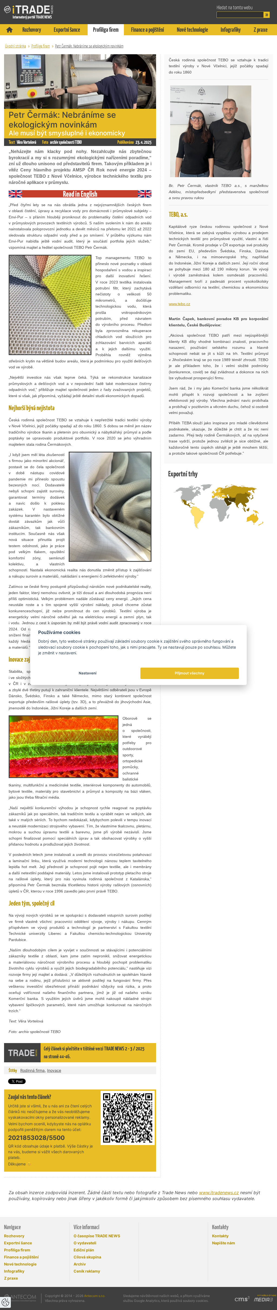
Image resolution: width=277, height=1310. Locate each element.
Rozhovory (31, 30)
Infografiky (231, 30)
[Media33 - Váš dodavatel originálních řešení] (263, 1300)
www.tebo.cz (179, 304)
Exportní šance (67, 30)
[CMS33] (242, 1298)
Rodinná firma (32, 1070)
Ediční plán (84, 1250)
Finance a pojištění (147, 30)
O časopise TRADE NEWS (97, 1235)
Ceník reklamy (87, 1271)
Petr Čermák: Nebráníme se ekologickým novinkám (89, 46)
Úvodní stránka (15, 46)
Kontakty (220, 1235)
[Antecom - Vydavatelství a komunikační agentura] (20, 1298)
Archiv (80, 1264)
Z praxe (261, 30)
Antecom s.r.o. (94, 1296)
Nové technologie (192, 30)
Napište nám (223, 1243)
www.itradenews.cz (219, 1192)
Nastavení (87, 673)
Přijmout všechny (190, 673)
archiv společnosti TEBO (66, 142)
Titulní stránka (9, 29)
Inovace (54, 1070)
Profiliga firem (105, 30)
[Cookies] (5, 1302)
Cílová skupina (87, 1257)
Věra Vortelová (26, 142)
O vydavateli (85, 1243)
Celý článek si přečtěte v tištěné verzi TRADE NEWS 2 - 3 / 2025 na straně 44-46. (94, 1052)
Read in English (80, 193)
